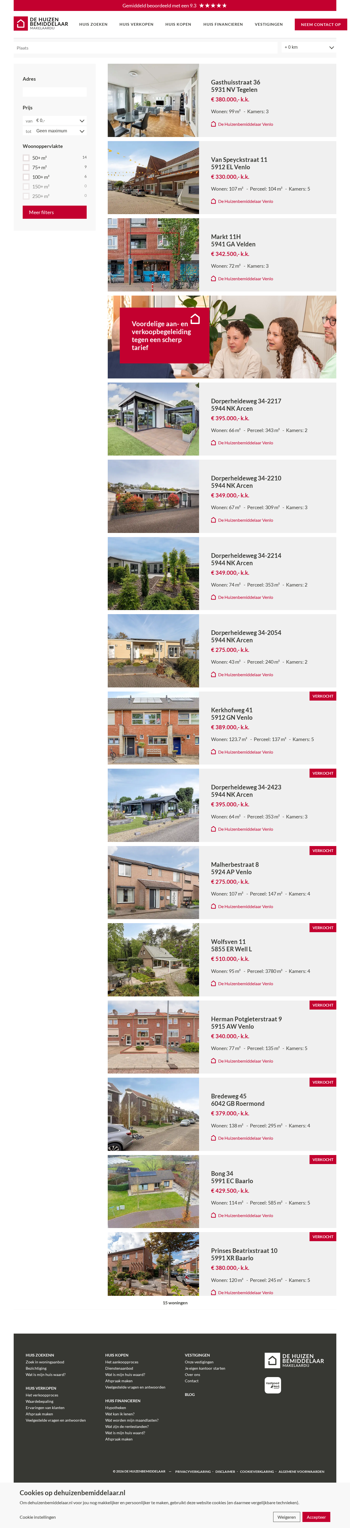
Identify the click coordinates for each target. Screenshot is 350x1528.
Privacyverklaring (193, 1471)
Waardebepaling (39, 1401)
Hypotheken (115, 1407)
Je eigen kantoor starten (205, 1368)
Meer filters (41, 212)
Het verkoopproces (42, 1395)
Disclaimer (225, 1471)
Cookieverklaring (257, 1471)
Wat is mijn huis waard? (46, 1374)
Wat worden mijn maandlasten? (132, 1420)
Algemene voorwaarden (301, 1471)
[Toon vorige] (116, 100)
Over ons (192, 1374)
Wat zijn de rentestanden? (127, 1426)
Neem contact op (321, 24)
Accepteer (316, 1517)
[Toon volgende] (190, 100)
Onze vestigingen (199, 1362)
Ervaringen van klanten (45, 1407)
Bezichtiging (36, 1368)
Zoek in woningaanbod (45, 1362)
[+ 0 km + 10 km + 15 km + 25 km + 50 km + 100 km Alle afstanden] (309, 47)
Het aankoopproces (121, 1362)
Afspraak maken (39, 1414)
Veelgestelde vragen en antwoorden (56, 1420)
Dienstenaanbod (119, 1368)
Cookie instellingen (38, 1517)
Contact (192, 1380)
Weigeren (287, 1517)
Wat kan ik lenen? (120, 1414)
